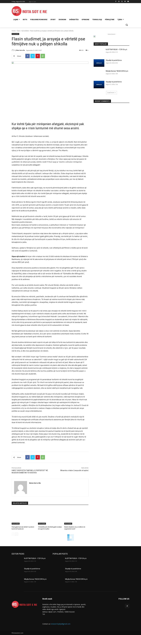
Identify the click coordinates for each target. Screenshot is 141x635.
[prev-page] (13, 534)
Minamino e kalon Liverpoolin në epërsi (74, 470)
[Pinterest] (37, 56)
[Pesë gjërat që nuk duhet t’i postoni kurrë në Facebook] (24, 516)
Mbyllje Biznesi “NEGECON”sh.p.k (117, 71)
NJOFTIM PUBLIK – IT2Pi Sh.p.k (116, 49)
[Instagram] (119, 1)
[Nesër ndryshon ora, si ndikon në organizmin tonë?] (76, 516)
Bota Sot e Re (20, 50)
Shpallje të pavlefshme (114, 60)
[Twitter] (122, 1)
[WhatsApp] (43, 56)
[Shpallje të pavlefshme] (99, 63)
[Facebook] (116, 1)
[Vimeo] (125, 1)
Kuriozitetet (25, 31)
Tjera (18, 31)
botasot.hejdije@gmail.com (60, 624)
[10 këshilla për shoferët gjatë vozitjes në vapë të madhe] (50, 516)
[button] (126, 24)
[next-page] (16, 534)
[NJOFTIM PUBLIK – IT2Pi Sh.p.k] (99, 52)
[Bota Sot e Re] (13, 50)
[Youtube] (128, 1)
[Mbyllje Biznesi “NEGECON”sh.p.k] (99, 74)
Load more (110, 93)
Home (14, 31)
